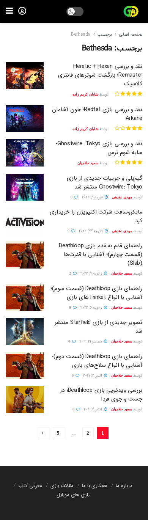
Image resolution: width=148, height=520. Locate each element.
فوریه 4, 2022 (93, 197)
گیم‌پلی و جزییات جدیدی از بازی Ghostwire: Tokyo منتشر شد (104, 183)
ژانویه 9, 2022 (91, 273)
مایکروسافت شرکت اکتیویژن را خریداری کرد (96, 216)
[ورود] (22, 11)
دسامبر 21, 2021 (91, 341)
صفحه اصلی (130, 34)
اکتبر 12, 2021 (93, 376)
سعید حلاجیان (87, 163)
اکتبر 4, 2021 (93, 409)
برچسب (105, 34)
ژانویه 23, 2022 (91, 231)
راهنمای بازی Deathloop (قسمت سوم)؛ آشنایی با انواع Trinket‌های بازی (96, 293)
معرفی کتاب (30, 486)
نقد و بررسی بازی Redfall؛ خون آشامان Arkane (97, 114)
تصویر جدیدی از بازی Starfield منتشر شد (98, 327)
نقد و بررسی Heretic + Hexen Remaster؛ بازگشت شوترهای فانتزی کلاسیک (100, 75)
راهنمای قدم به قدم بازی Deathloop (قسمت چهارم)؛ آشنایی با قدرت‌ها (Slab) (100, 254)
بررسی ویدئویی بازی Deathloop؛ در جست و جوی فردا (101, 395)
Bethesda (81, 34)
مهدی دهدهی (122, 197)
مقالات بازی (62, 486)
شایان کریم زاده (85, 94)
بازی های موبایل (73, 495)
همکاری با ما (94, 486)
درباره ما (124, 486)
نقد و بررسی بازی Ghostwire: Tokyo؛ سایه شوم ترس (99, 148)
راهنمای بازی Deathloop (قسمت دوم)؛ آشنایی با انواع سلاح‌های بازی (97, 361)
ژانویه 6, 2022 (91, 308)
